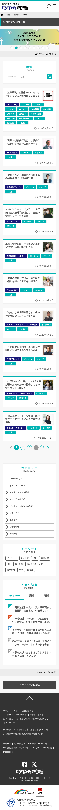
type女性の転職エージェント (16, 748)
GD (8, 564)
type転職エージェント (38, 743)
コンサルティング (35, 564)
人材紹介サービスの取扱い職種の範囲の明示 (23, 734)
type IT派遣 (47, 748)
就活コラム (14, 513)
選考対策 (13, 534)
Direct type (8, 752)
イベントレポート (17, 485)
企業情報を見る (36, 714)
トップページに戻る (29, 684)
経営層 (30, 570)
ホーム (6, 711)
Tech (21, 570)
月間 (46, 595)
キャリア (25, 558)
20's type (35, 748)
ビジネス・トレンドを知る (21, 506)
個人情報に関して (40, 719)
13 (42, 447)
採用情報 (18, 729)
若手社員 (19, 564)
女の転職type (19, 743)
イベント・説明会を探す (23, 711)
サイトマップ (9, 723)
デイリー (14, 595)
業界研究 (13, 520)
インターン (12, 558)
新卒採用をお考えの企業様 (36, 729)
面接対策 (45, 558)
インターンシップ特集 (19, 492)
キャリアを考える (17, 499)
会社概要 (7, 729)
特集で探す (14, 527)
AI (35, 558)
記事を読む (8, 719)
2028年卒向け (16, 478)
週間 (31, 595)
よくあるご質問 (23, 719)
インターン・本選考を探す (15, 714)
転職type (7, 743)
